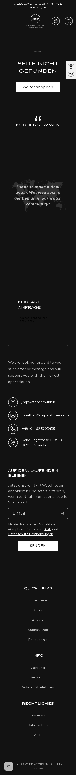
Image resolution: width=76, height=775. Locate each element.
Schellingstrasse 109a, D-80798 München (36, 442)
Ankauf (38, 620)
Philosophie (38, 640)
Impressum (38, 715)
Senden (38, 546)
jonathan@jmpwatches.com (38, 418)
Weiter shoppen (37, 87)
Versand (38, 677)
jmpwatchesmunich (31, 403)
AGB (47, 529)
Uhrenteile (38, 600)
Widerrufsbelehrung (38, 687)
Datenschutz (38, 725)
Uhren (38, 610)
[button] (7, 21)
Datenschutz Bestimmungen (30, 534)
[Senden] (63, 513)
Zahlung (38, 668)
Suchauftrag (38, 630)
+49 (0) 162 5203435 (31, 430)
